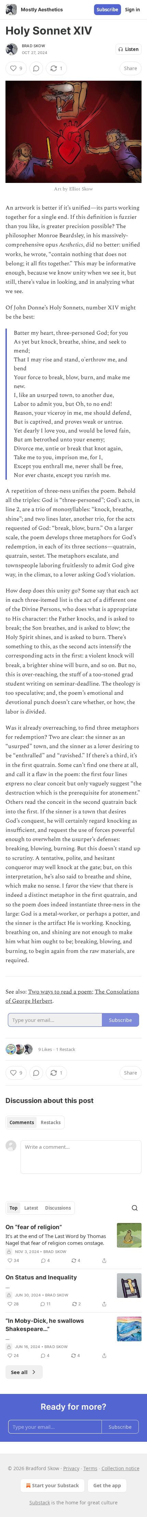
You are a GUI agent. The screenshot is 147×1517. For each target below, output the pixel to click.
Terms (90, 1468)
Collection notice (120, 1468)
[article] (73, 1244)
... (7, 1286)
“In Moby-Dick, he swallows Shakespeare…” (44, 1324)
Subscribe (107, 9)
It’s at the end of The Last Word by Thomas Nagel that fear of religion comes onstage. (55, 1239)
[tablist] (35, 1122)
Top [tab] (13, 1208)
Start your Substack (55, 1485)
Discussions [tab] (58, 1208)
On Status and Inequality (41, 1277)
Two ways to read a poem (60, 991)
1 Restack (65, 1049)
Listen (132, 49)
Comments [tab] (22, 1122)
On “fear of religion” (33, 1227)
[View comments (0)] (36, 68)
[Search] (135, 1208)
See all (19, 1372)
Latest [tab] (31, 1208)
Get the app (107, 1485)
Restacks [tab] (51, 1122)
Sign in (132, 9)
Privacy (71, 1468)
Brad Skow (33, 45)
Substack (39, 1502)
